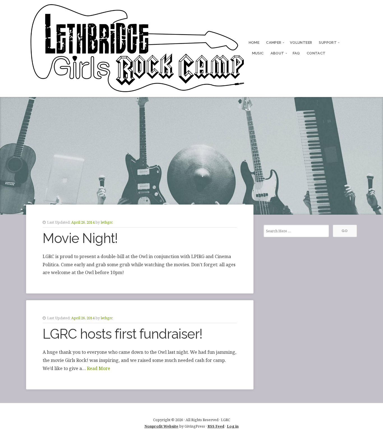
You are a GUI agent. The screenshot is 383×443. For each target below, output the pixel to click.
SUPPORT (328, 42)
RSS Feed (215, 426)
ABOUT (277, 53)
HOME (254, 42)
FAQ (296, 53)
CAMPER (273, 42)
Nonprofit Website (161, 426)
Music (258, 53)
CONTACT (316, 53)
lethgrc (107, 222)
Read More (98, 368)
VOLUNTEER (301, 42)
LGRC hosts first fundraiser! (122, 334)
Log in (233, 426)
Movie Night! (80, 238)
